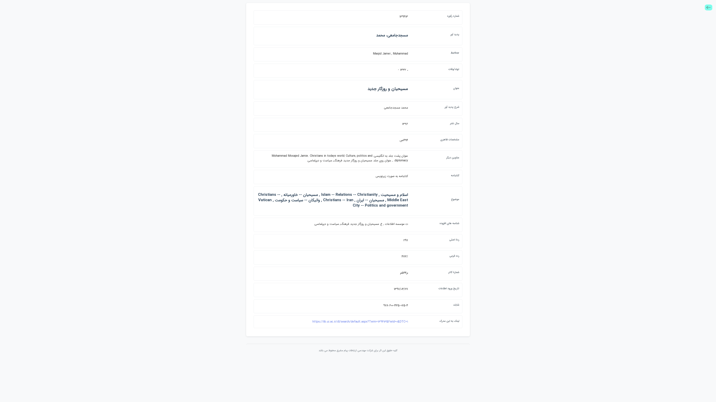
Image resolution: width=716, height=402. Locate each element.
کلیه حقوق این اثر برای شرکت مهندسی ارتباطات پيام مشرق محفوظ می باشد (358, 350)
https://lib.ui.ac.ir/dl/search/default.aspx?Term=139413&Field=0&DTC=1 (360, 321)
